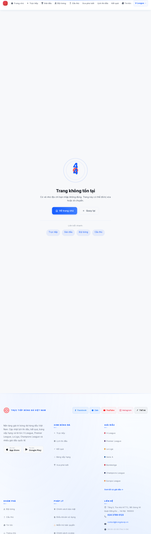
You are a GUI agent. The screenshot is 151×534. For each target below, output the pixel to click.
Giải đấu (48, 3)
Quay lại (90, 210)
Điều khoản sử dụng (66, 517)
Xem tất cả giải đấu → (113, 489)
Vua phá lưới (88, 3)
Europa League (113, 481)
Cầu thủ (75, 3)
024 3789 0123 (115, 515)
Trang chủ (19, 3)
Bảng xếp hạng (63, 457)
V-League (110, 433)
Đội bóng (61, 3)
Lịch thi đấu (102, 3)
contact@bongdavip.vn (117, 522)
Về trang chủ (66, 210)
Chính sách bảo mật (65, 509)
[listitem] (80, 410)
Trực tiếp (33, 3)
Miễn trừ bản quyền (65, 525)
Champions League (115, 473)
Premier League (113, 441)
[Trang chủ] (5, 3)
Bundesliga (111, 465)
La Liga (109, 449)
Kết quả (115, 3)
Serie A (109, 457)
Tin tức (127, 3)
